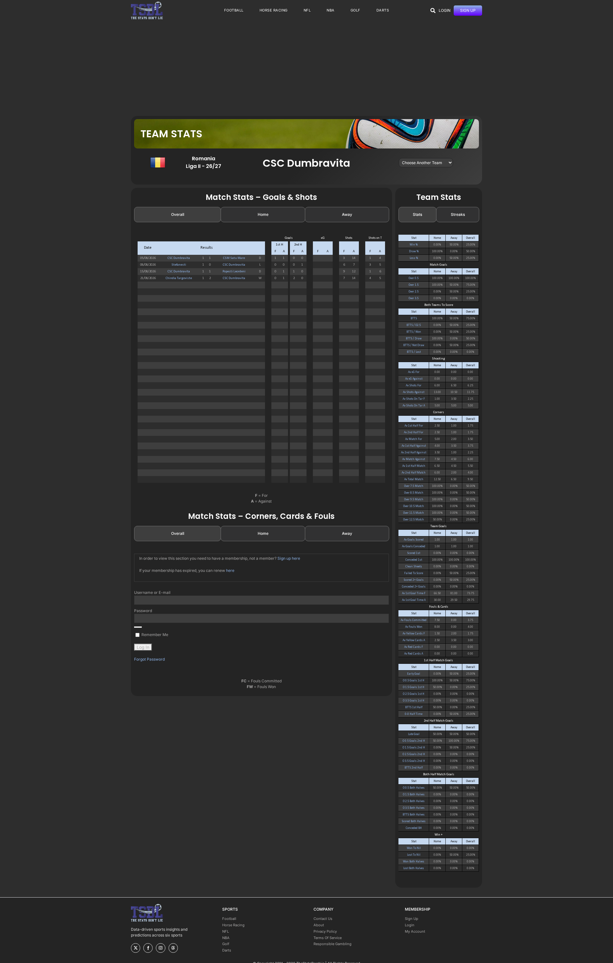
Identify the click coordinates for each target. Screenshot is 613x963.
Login (409, 925)
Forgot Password (149, 659)
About (319, 925)
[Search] (432, 10)
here (230, 570)
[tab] (177, 214)
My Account (415, 931)
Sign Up (411, 918)
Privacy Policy (325, 931)
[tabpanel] (261, 362)
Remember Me (154, 634)
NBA (226, 938)
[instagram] (160, 948)
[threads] (173, 948)
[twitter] (135, 948)
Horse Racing (233, 925)
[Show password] (138, 627)
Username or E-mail (152, 592)
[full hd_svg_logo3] (147, 3)
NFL (225, 931)
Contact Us (323, 918)
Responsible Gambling (333, 944)
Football (229, 918)
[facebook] (148, 948)
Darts (226, 950)
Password (143, 610)
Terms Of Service (328, 938)
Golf (225, 944)
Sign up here (288, 558)
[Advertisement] (306, 68)
